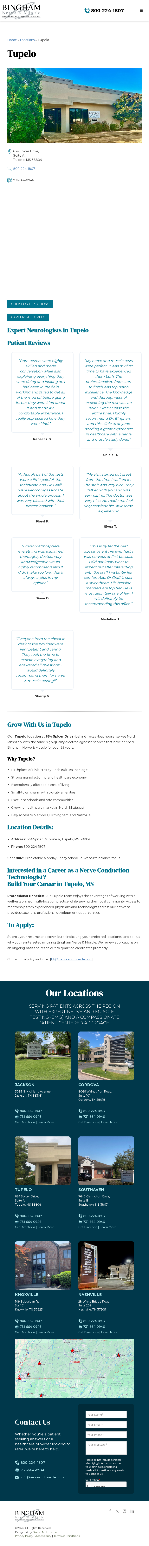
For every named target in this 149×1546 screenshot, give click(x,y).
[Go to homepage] (21, 10)
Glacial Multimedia (45, 1532)
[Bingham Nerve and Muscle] (29, 1515)
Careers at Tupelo (28, 317)
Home (12, 40)
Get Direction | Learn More (97, 1227)
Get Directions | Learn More (34, 1122)
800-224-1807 (24, 169)
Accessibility (43, 1535)
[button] (141, 11)
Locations (27, 40)
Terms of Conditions (67, 1535)
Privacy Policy (24, 1535)
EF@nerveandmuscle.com (71, 959)
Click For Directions (30, 304)
